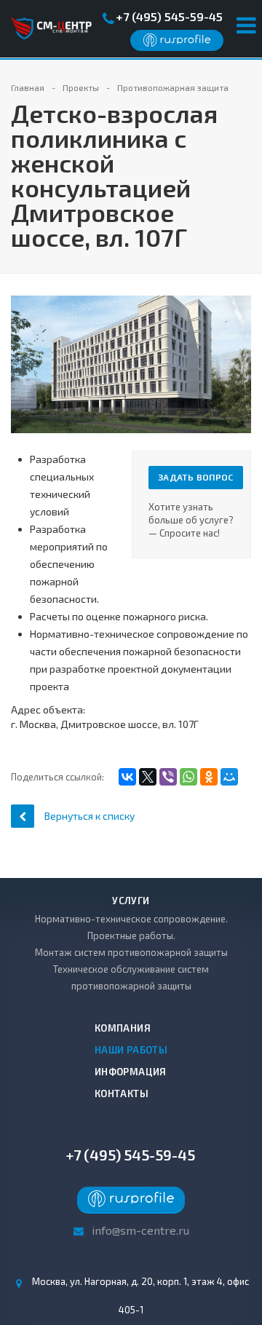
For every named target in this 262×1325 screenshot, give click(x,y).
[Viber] (168, 777)
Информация (131, 1071)
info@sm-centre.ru (140, 1230)
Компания (123, 1028)
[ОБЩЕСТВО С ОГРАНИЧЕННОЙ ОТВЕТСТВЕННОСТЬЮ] (176, 43)
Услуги (130, 900)
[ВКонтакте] (127, 777)
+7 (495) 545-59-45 (169, 16)
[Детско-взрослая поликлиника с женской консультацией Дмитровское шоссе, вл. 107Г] (130, 363)
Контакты (121, 1093)
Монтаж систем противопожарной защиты (131, 952)
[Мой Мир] (229, 777)
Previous (30, 349)
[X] (147, 777)
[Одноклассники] (209, 777)
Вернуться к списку (89, 816)
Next (240, 349)
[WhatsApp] (188, 777)
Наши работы (131, 1050)
